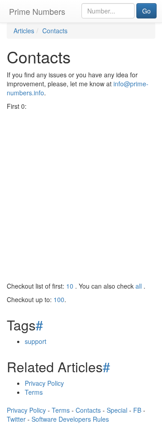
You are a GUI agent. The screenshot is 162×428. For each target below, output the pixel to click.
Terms (34, 392)
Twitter (16, 419)
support (35, 341)
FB (137, 410)
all (139, 285)
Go (146, 10)
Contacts (88, 410)
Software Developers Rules (70, 419)
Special (117, 410)
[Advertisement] (81, 196)
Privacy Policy (44, 383)
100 (59, 299)
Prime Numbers (37, 11)
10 (69, 285)
